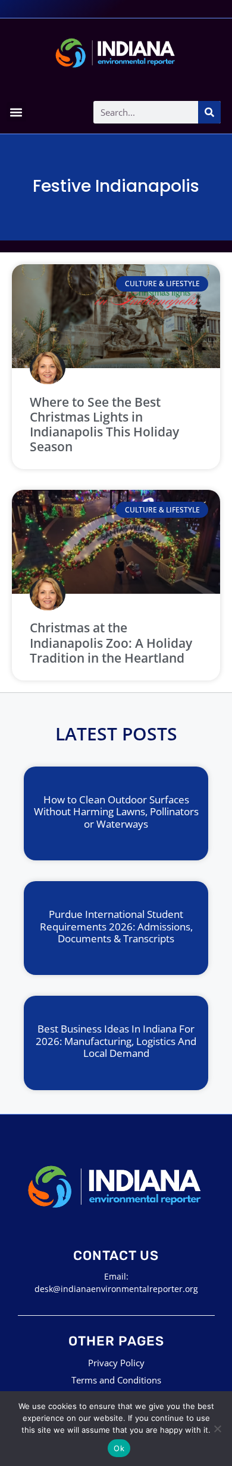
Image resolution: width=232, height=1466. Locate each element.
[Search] (209, 112)
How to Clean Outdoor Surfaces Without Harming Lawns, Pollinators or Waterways (116, 812)
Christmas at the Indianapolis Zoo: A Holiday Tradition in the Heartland (111, 642)
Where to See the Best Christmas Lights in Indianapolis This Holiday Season (104, 424)
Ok (119, 1448)
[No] (217, 1429)
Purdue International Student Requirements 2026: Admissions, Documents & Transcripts (116, 926)
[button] (16, 112)
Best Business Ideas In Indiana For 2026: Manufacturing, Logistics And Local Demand (116, 1041)
